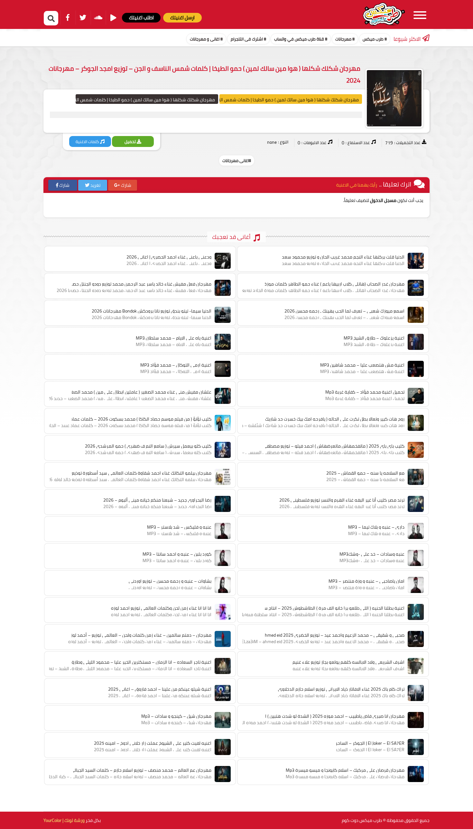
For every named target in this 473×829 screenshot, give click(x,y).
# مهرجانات (345, 39)
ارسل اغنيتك (182, 17)
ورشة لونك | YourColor (64, 820)
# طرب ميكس (375, 39)
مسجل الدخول (383, 200)
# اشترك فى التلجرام (248, 39)
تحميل (131, 141)
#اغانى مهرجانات (236, 160)
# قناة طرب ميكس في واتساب (300, 39)
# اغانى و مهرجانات (206, 39)
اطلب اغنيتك (141, 17)
